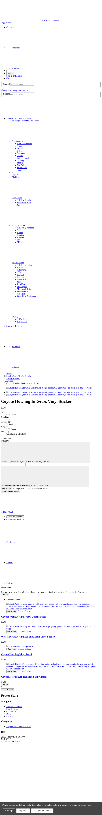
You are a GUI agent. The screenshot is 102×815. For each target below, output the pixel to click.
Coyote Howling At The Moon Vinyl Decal (24, 676)
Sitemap (9, 716)
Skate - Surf (22, 167)
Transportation (18, 263)
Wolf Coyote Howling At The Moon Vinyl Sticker (28, 636)
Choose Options (24, 611)
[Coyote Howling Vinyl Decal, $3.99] (51, 646)
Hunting (20, 235)
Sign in (9, 76)
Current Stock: (7, 438)
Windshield (21, 294)
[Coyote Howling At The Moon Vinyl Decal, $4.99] (51, 666)
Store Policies (12, 709)
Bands (19, 151)
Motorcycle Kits (24, 289)
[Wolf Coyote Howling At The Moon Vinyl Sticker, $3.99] (51, 627)
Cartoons (21, 153)
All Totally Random (25, 228)
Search (10, 73)
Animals (20, 237)
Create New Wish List (15, 519)
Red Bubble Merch (14, 706)
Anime (20, 146)
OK (3, 690)
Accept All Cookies (42, 811)
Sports (19, 170)
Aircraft (20, 267)
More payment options (10, 491)
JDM (19, 205)
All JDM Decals (24, 200)
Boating (20, 277)
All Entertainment (24, 143)
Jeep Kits (21, 284)
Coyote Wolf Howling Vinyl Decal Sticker (23, 616)
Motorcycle (22, 286)
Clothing (15, 177)
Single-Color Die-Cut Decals (18, 118)
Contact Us (11, 711)
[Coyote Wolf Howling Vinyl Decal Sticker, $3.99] (51, 606)
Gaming (20, 160)
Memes (20, 163)
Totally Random (18, 225)
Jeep (19, 282)
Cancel (10, 690)
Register (18, 76)
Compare (10, 27)
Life (18, 240)
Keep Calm (22, 321)
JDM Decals (17, 198)
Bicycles (20, 274)
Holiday (15, 175)
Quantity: (5, 441)
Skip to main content (50, 20)
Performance (22, 291)
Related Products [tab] (13, 599)
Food (14, 172)
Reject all (23, 811)
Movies (20, 148)
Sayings (15, 317)
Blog (8, 714)
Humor (20, 232)
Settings (9, 811)
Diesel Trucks (23, 279)
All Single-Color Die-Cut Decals (25, 121)
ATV (19, 272)
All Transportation (24, 265)
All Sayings (22, 319)
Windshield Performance (27, 296)
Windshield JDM (24, 202)
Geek (19, 230)
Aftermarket (22, 270)
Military (20, 242)
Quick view (11, 611)
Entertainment (17, 141)
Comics (20, 155)
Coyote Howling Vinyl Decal (16, 654)
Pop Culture (22, 165)
